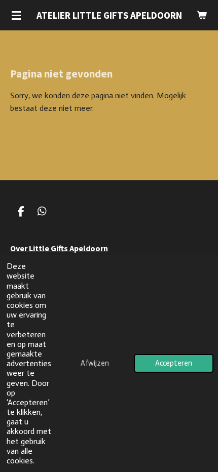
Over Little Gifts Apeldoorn (59, 248)
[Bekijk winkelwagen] (202, 15)
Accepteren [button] (173, 363)
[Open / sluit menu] (16, 15)
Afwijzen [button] (95, 363)
